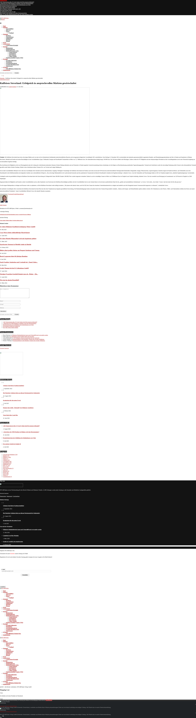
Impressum (9, 66)
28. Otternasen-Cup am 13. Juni (7, 11)
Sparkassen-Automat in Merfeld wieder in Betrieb (15, 244)
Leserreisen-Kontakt (12, 45)
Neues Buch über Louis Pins (10, 415)
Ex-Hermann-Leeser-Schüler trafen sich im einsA (22, 336)
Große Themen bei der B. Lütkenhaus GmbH (14, 268)
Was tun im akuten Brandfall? (9, 280)
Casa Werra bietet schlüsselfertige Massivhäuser (15, 232)
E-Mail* (3, 569)
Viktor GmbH (13, 56)
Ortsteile (5, 34)
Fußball (11, 33)
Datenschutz (3, 496)
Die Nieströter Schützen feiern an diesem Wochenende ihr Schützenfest (21, 393)
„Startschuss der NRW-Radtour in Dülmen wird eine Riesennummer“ (16, 3)
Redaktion (9, 62)
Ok (3, 716)
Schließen (3, 586)
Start (4, 26)
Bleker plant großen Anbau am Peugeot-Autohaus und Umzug (19, 250)
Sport (7, 31)
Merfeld (8, 40)
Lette (5, 469)
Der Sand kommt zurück (6, 10)
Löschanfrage (16, 496)
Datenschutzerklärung (11, 706)
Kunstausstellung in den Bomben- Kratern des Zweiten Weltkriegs (28, 339)
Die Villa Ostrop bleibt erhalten (7, 7)
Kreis (4, 42)
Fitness (5, 458)
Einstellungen (49, 700)
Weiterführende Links (12, 51)
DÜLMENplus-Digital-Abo (13, 68)
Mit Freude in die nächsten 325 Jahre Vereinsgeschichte (13, 13)
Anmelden (25, 575)
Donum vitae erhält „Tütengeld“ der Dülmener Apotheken (18, 407)
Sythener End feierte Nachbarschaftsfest (13, 385)
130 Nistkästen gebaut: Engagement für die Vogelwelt (26, 338)
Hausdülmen (10, 37)
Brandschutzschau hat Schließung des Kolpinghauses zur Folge (15, 4)
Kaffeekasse (6, 70)
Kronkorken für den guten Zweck (12, 400)
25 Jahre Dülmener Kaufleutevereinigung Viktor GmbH (17, 226)
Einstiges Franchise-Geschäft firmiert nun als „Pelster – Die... (19, 274)
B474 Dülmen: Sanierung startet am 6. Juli (10, 9)
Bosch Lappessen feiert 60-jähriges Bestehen (13, 256)
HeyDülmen (12, 53)
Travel (5, 475)
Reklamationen (10, 49)
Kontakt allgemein (11, 60)
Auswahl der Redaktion (10, 454)
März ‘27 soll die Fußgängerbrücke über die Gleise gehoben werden (16, 14)
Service (5, 46)
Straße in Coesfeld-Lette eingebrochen (13, 541)
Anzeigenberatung (11, 63)
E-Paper (5, 67)
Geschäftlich (9, 28)
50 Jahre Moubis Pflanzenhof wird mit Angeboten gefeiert (18, 238)
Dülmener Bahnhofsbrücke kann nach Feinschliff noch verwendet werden (30, 335)
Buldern (8, 35)
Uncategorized (7, 476)
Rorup (8, 41)
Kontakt (5, 59)
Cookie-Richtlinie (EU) (12, 64)
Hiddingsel (9, 38)
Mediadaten (9, 48)
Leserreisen (6, 44)
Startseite (2, 78)
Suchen (16, 73)
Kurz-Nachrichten (8, 468)
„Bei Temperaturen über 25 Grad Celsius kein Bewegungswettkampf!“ (17, 2)
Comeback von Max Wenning (11, 535)
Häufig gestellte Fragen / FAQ (14, 57)
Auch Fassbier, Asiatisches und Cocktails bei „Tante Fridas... (19, 262)
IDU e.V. (8, 30)
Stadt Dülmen (13, 52)
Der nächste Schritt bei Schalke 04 (8, 6)
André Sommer (12, 86)
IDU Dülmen (12, 55)
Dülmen (5, 27)
